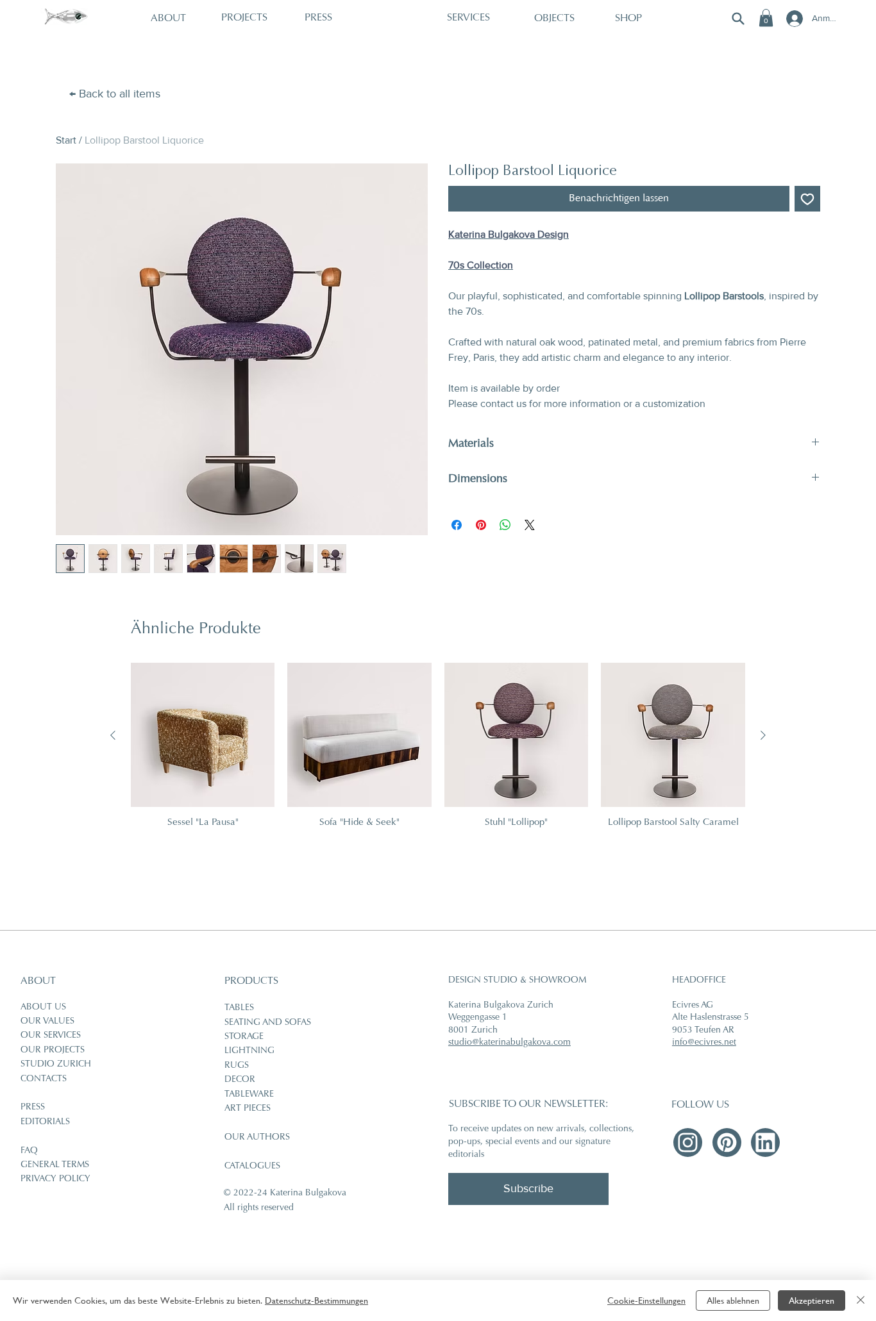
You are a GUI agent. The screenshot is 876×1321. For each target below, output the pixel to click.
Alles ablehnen (733, 1300)
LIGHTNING (249, 1051)
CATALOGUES (252, 1166)
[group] (438, 751)
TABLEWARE (249, 1094)
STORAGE (244, 1037)
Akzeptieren (811, 1300)
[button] (766, 17)
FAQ (29, 1151)
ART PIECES (247, 1108)
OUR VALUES (47, 1021)
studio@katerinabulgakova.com (509, 1042)
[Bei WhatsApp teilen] (505, 525)
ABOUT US (43, 1007)
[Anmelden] (793, 18)
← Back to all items (114, 93)
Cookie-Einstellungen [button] (646, 1300)
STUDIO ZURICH (56, 1064)
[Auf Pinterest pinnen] (481, 525)
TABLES (239, 1008)
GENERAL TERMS (55, 1165)
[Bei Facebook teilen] (456, 525)
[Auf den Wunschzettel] (807, 199)
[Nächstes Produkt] (763, 735)
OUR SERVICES (51, 1035)
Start (66, 140)
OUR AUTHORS (257, 1137)
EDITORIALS (45, 1122)
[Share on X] (529, 525)
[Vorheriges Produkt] (113, 735)
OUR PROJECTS (53, 1050)
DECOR (239, 1080)
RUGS (236, 1065)
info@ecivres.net (704, 1042)
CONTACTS (44, 1079)
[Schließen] (860, 1300)
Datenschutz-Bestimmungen (316, 1300)
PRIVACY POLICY (55, 1179)
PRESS (33, 1107)
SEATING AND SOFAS (267, 1022)
